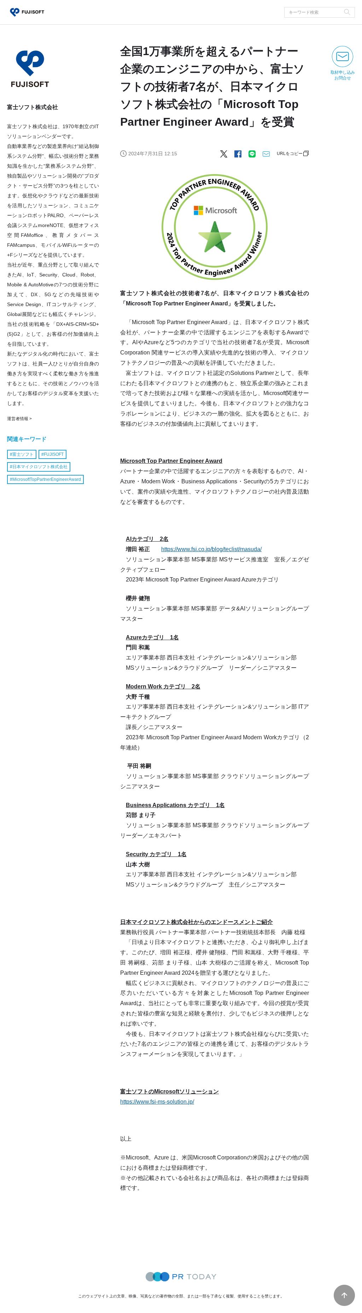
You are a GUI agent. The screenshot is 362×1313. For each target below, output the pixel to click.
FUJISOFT (54, 454)
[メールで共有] (266, 153)
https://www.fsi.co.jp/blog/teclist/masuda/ (211, 549)
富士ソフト (23, 454)
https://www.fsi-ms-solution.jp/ (157, 1102)
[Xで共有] (223, 153)
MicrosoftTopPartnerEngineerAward (46, 479)
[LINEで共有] (252, 153)
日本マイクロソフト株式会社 (40, 466)
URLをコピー (290, 153)
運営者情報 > (19, 418)
